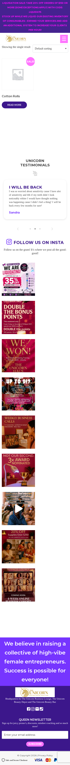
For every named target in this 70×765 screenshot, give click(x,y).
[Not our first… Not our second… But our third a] (18, 481)
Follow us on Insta (39, 253)
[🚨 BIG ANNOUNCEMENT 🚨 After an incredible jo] (18, 290)
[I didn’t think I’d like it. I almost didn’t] (18, 595)
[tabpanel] (35, 205)
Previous (18, 239)
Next (52, 239)
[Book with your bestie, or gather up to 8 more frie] (18, 519)
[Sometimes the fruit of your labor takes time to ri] (18, 366)
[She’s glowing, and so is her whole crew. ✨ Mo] (18, 404)
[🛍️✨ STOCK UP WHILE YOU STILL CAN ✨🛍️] (18, 557)
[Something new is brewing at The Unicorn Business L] (18, 442)
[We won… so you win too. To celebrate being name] (18, 328)
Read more (14, 105)
